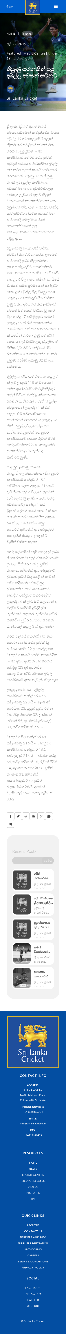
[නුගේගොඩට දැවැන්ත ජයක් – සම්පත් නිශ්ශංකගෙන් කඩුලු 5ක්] (22, 929)
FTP (33, 1204)
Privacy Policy (33, 1267)
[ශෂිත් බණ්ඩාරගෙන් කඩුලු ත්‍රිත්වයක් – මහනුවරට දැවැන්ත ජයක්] (22, 880)
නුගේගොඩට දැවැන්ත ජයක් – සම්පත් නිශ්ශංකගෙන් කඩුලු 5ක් (43, 925)
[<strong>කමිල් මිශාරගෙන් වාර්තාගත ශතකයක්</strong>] (22, 953)
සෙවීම (48, 860)
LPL (33, 1198)
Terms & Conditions (33, 1261)
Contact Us (33, 1231)
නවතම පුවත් (23, 58)
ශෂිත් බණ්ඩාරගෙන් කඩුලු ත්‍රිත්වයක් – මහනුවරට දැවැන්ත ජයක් (43, 876)
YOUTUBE (33, 1305)
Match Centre (33, 1174)
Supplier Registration (33, 1243)
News (33, 1168)
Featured (14, 53)
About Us (33, 1225)
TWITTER (33, 1299)
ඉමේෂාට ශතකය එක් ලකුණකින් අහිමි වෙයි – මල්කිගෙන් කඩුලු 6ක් (42, 974)
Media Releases (33, 1180)
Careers (33, 1255)
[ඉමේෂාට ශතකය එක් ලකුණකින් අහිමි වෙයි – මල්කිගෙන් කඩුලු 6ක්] (22, 978)
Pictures (33, 1192)
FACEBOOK (33, 1287)
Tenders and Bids (33, 1237)
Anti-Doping (33, 1249)
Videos (33, 1186)
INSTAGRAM (33, 1293)
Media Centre (34, 53)
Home (33, 1162)
